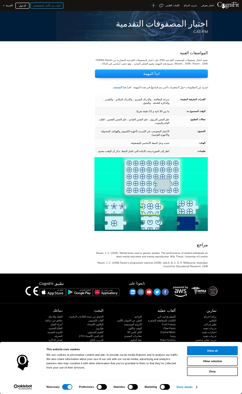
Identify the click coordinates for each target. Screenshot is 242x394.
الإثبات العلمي (172, 5)
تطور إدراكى (210, 324)
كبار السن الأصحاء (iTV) (91, 336)
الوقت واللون (135, 328)
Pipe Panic (170, 328)
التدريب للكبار (96, 340)
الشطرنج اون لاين (166, 316)
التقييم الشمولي (95, 332)
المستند (117, 87)
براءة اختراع (210, 316)
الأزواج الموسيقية (133, 324)
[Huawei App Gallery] (106, 292)
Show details (184, 387)
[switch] (102, 387)
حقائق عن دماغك (54, 320)
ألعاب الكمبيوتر (95, 320)
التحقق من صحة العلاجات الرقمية (86, 316)
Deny (212, 371)
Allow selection (212, 361)
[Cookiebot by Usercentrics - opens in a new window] (22, 387)
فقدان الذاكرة (56, 340)
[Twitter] (157, 292)
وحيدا (173, 336)
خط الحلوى (136, 340)
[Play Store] (79, 292)
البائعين (212, 320)
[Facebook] (165, 292)
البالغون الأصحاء (95, 324)
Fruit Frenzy (169, 324)
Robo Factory (168, 340)
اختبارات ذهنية (209, 332)
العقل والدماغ (56, 316)
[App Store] (52, 292)
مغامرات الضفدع (133, 336)
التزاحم (138, 316)
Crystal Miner (168, 332)
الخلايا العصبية (56, 328)
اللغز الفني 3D (134, 332)
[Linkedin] (132, 292)
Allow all (212, 350)
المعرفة (58, 336)
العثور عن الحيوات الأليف (129, 320)
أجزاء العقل (56, 324)
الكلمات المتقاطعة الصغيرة (162, 320)
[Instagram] (140, 292)
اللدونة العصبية (55, 332)
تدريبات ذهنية (209, 328)
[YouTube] (149, 292)
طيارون (99, 328)
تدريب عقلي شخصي (205, 340)
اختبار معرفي (207, 5)
